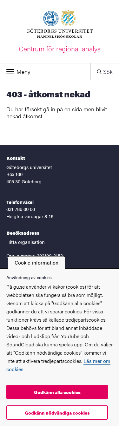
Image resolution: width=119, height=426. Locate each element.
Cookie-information (36, 262)
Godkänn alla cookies (57, 392)
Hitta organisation (25, 242)
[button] (45, 71)
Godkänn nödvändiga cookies (57, 413)
